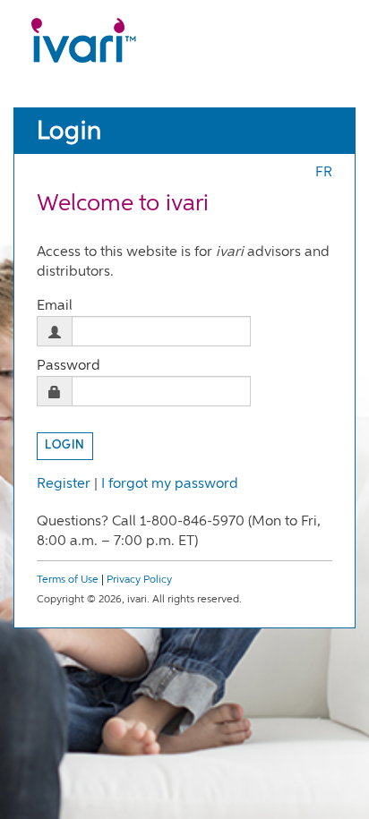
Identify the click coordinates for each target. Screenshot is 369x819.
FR (323, 173)
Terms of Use (68, 580)
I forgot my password (169, 484)
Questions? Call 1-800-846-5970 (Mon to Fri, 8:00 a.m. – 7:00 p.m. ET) (179, 532)
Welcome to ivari (123, 204)
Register (63, 484)
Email (55, 306)
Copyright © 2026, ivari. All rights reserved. (139, 599)
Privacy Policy (139, 580)
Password (68, 366)
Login (69, 131)
